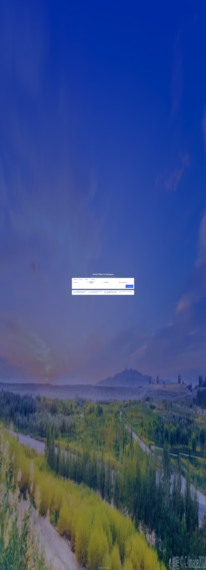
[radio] (75, 279)
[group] (80, 282)
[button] (147, 2)
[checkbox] (93, 279)
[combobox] (76, 282)
